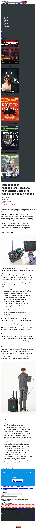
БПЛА (22, 467)
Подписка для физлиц (30, 516)
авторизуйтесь (5, 491)
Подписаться (17, 481)
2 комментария (6, 201)
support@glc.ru (22, 508)
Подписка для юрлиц (30, 517)
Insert (18, 527)
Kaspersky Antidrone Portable (10, 212)
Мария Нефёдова (7, 198)
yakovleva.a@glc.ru (21, 509)
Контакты (32, 520)
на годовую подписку (20, 3)
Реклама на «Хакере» (30, 519)
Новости (10, 468)
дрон (25, 467)
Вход (34, 2)
